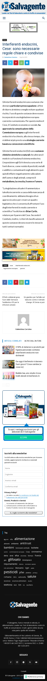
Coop (28, 552)
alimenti (7, 544)
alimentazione (24, 538)
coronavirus (36, 551)
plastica (28, 573)
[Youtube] (36, 662)
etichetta (23, 556)
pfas (21, 572)
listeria (21, 564)
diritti (11, 556)
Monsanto (19, 568)
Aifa (11, 539)
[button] (4, 18)
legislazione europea (10, 268)
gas (5, 560)
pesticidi (11, 572)
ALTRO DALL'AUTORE (32, 341)
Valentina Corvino (10, 57)
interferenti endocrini (23, 265)
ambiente (15, 543)
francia (38, 555)
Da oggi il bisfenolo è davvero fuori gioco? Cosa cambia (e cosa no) (29, 364)
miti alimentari (9, 568)
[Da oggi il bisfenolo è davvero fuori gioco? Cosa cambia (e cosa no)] (8, 364)
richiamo (7, 577)
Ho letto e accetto (23, 496)
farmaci (30, 556)
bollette (34, 547)
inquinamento (10, 564)
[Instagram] (17, 662)
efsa (17, 555)
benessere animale (23, 548)
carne (6, 552)
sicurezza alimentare (19, 581)
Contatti (23, 671)
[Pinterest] (15, 62)
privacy (35, 573)
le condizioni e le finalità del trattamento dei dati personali (23, 496)
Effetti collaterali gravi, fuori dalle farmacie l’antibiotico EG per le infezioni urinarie (11, 301)
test (15, 585)
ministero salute (30, 564)
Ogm (27, 568)
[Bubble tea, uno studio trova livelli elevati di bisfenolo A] (8, 376)
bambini (9, 547)
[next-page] (7, 384)
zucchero (29, 585)
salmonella (22, 577)
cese (11, 265)
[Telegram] (27, 62)
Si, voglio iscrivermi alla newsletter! (23, 513)
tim (19, 585)
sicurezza (7, 581)
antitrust (25, 543)
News (4, 40)
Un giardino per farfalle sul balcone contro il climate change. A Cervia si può (34, 299)
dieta (6, 555)
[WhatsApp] (21, 62)
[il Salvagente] (23, 7)
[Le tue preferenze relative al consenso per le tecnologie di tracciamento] (34, 676)
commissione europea (16, 552)
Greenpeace (27, 560)
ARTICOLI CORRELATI (13, 341)
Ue (24, 585)
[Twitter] (10, 62)
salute (31, 576)
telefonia (8, 584)
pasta (32, 568)
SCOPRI (23, 437)
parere (22, 268)
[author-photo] (23, 326)
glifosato (14, 559)
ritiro (15, 577)
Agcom (6, 539)
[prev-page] (3, 384)
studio (30, 581)
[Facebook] (4, 62)
